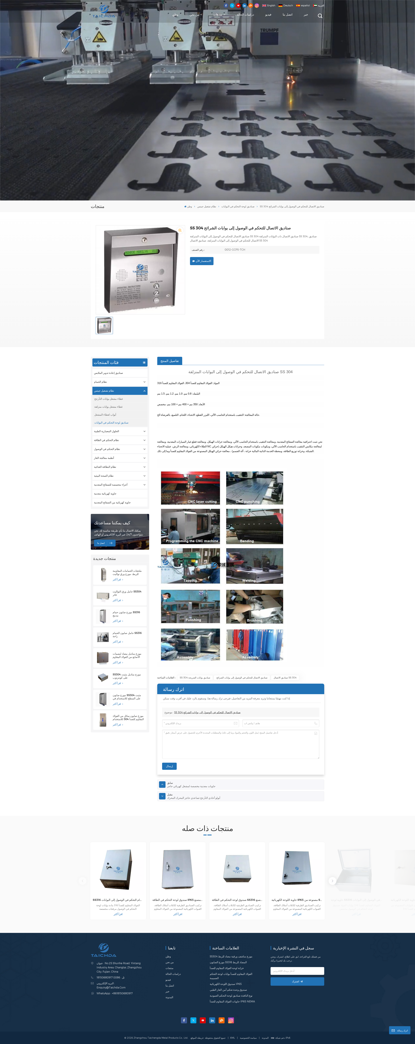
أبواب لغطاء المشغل (105, 414)
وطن (175, 14)
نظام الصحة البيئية (103, 475)
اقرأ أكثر (117, 579)
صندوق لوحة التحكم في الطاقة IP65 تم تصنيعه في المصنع (177, 899)
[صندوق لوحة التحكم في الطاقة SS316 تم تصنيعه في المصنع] (237, 870)
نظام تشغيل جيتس (206, 206)
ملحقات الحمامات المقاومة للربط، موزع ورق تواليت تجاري (127, 572)
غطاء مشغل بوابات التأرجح (108, 398)
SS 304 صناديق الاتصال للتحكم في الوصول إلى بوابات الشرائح (207, 712)
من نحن (194, 14)
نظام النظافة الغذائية (105, 466)
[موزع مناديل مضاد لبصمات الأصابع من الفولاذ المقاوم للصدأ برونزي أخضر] (103, 658)
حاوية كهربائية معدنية (105, 493)
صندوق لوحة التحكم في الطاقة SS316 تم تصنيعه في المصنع (237, 899)
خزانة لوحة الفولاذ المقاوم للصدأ (227, 967)
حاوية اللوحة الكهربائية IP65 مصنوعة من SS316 (297, 899)
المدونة (169, 997)
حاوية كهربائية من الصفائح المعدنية (112, 502)
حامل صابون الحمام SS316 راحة (127, 634)
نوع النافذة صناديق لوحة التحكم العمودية (231, 995)
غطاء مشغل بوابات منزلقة (108, 406)
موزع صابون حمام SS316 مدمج (126, 614)
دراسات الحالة (245, 14)
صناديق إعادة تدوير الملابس (108, 372)
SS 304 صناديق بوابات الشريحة (195, 677)
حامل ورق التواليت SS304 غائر (127, 593)
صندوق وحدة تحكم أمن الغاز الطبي (228, 989)
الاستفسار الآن (203, 261)
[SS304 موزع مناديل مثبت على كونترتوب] (103, 678)
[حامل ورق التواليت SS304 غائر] (103, 595)
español (305, 5)
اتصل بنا (287, 14)
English (271, 5)
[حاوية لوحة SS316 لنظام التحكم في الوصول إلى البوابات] (356, 870)
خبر (306, 14)
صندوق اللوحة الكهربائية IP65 (226, 983)
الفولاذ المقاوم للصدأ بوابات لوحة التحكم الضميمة (231, 976)
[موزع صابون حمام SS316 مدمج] (103, 616)
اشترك (295, 981)
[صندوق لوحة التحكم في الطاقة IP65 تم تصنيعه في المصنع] (177, 870)
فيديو (268, 14)
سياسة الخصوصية (248, 1037)
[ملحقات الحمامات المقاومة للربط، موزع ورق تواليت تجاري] (103, 575)
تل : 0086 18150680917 (110, 977)
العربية (321, 5)
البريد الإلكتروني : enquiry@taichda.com (111, 985)
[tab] (169, 361)
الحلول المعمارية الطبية (106, 431)
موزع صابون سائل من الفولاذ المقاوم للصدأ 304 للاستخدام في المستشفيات (128, 717)
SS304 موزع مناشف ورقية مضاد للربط (231, 956)
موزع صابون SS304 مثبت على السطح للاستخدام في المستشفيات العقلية (127, 697)
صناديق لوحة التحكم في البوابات (238, 206)
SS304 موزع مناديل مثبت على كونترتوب (127, 676)
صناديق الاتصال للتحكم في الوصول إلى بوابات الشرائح (241, 677)
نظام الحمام (100, 381)
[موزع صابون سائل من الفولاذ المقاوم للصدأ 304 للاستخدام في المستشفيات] (103, 720)
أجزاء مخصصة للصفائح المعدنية (110, 484)
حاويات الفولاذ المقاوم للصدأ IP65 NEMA (232, 1001)
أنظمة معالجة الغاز (104, 457)
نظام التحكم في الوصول (107, 449)
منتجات (218, 14)
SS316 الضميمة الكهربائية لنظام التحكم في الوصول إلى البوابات (118, 899)
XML (232, 1037)
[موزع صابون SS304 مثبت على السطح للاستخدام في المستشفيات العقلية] (103, 699)
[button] (332, 881)
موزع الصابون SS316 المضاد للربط (228, 962)
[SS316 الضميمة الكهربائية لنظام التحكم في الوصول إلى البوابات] (118, 870)
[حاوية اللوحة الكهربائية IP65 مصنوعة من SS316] (297, 870)
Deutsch (288, 5)
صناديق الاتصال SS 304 (285, 677)
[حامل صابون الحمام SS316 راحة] (103, 637)
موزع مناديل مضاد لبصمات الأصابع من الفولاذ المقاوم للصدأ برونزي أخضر (127, 655)
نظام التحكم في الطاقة (106, 440)
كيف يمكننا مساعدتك (112, 522)
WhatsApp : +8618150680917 (115, 993)
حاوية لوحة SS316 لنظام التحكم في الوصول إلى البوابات (356, 899)
